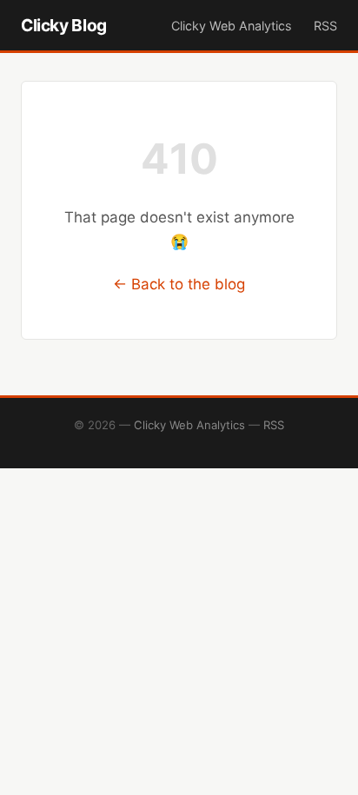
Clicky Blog (64, 25)
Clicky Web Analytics (231, 25)
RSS (325, 25)
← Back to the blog (179, 284)
